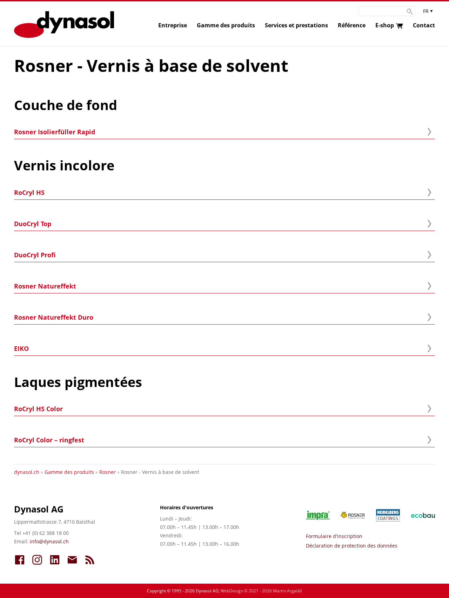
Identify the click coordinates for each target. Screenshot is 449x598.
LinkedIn (55, 560)
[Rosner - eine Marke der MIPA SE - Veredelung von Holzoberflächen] (347, 515)
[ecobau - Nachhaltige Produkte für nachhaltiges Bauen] (417, 515)
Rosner (107, 472)
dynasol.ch (26, 472)
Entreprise (172, 25)
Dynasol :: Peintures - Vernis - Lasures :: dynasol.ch (64, 24)
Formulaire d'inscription (334, 536)
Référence (352, 25)
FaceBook (20, 560)
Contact (424, 25)
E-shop (384, 25)
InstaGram (37, 560)
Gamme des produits (226, 25)
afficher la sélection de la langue (428, 13)
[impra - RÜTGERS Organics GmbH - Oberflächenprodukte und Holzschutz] (312, 515)
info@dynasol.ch (49, 541)
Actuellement (90, 560)
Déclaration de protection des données (351, 545)
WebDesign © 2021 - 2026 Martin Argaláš (261, 591)
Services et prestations (296, 25)
